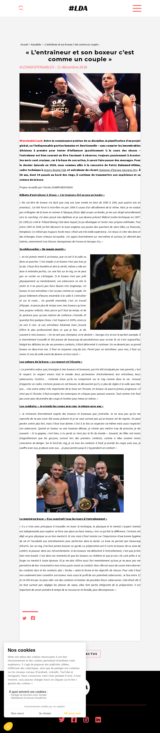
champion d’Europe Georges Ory (118, 170)
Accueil (24, 44)
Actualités (36, 44)
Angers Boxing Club (55, 170)
